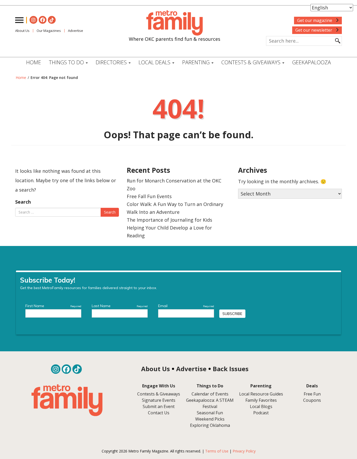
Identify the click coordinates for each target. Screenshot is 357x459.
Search (23, 202)
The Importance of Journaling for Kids (169, 220)
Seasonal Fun (210, 413)
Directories (112, 62)
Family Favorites (261, 400)
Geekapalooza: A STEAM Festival (210, 403)
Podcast (261, 413)
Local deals (155, 62)
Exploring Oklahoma (210, 425)
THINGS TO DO (67, 62)
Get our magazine (315, 20)
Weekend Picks (209, 419)
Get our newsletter (314, 30)
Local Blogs (261, 406)
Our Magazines (49, 30)
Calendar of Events (210, 394)
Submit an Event (159, 406)
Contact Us (158, 413)
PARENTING (196, 62)
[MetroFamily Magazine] (174, 23)
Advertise (75, 30)
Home (33, 62)
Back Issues (231, 368)
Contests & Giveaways (251, 62)
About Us (22, 30)
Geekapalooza (311, 62)
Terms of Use (216, 451)
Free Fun (312, 394)
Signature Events (158, 400)
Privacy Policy (244, 451)
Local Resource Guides (261, 394)
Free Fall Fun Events (149, 196)
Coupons (312, 400)
